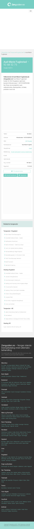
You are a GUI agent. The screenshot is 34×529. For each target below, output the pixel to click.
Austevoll (7, 407)
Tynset (15, 401)
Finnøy (8, 457)
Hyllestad (20, 466)
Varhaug (8, 460)
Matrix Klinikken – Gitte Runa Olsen (14, 244)
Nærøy (3, 426)
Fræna (13, 415)
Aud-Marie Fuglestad (20, 77)
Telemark (4, 478)
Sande (29, 501)
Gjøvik (8, 441)
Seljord (21, 480)
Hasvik (13, 392)
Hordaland (4, 405)
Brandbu (3, 441)
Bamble (3, 480)
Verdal (16, 426)
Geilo (10, 382)
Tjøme (17, 503)
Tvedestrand (23, 376)
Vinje (2, 482)
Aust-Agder (5, 374)
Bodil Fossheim (9, 262)
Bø (6, 480)
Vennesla (23, 495)
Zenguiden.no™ (7, 525)
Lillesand (14, 376)
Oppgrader (23, 175)
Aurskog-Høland (11, 365)
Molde (14, 416)
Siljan (24, 480)
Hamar (11, 399)
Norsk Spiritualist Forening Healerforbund (22, 152)
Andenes (9, 432)
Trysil (11, 401)
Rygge (9, 511)
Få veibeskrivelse (18, 171)
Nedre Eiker (23, 384)
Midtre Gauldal (26, 472)
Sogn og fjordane (6, 464)
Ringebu (6, 443)
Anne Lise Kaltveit (9, 304)
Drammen (5, 382)
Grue (7, 399)
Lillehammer (16, 441)
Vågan (19, 435)
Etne (29, 407)
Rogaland (19, 52)
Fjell (2, 409)
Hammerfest (7, 392)
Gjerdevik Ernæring (10, 265)
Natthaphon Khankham (11, 241)
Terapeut (12, 52)
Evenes (24, 432)
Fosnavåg (8, 415)
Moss (26, 509)
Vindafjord (13, 460)
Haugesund (21, 457)
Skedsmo (19, 368)
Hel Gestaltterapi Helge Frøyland (13, 251)
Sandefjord (4, 503)
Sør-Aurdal (19, 443)
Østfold (3, 507)
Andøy (14, 432)
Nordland (4, 430)
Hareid (3, 416)
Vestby (9, 370)
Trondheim (23, 474)
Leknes (8, 434)
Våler (18, 401)
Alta (2, 392)
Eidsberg (7, 509)
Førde (11, 466)
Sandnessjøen (5, 435)
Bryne (29, 458)
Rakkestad (4, 511)
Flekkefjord (14, 494)
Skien (28, 480)
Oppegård (8, 368)
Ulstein (3, 418)
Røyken (28, 384)
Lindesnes (28, 494)
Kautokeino (23, 392)
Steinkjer (7, 426)
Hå (24, 52)
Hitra (12, 472)
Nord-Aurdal (27, 441)
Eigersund (4, 457)
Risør (18, 376)
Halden (19, 509)
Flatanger (3, 424)
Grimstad (8, 376)
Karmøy (26, 457)
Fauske (29, 432)
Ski (23, 368)
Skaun (18, 474)
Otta (2, 443)
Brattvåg (25, 415)
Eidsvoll (22, 365)
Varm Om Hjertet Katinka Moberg (14, 248)
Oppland (4, 439)
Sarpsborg (14, 511)
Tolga (8, 401)
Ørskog (11, 418)
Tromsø (18, 488)
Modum (18, 384)
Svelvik (13, 503)
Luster (25, 466)
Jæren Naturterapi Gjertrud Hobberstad (15, 312)
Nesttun (22, 407)
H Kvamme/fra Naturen (11, 287)
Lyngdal (3, 495)
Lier (9, 384)
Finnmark (4, 389)
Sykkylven (27, 416)
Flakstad (3, 434)
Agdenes (3, 472)
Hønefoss (28, 382)
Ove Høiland (8, 315)
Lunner (22, 441)
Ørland (28, 474)
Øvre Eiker (14, 385)
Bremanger (4, 466)
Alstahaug (4, 432)
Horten (12, 501)
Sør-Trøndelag (5, 470)
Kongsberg (4, 384)
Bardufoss (4, 488)
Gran (11, 441)
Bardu (17, 432)
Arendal (3, 376)
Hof (2, 501)
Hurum (24, 382)
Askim (3, 509)
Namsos (26, 424)
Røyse (9, 385)
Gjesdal (13, 457)
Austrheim (12, 407)
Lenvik (14, 488)
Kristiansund (8, 416)
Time (26, 458)
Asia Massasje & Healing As (12, 280)
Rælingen (14, 368)
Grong (12, 424)
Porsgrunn (16, 480)
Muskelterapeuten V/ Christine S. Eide (15, 255)
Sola (13, 458)
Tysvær (3, 460)
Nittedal (3, 368)
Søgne (18, 495)
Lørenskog (14, 367)
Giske (17, 415)
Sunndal (22, 416)
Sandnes (9, 458)
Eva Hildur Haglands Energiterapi (14, 300)
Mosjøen (18, 434)
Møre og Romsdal (7, 413)
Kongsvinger (16, 399)
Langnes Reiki (9, 297)
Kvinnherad (12, 409)
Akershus (4, 363)
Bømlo (26, 407)
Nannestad (20, 367)
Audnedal (3, 494)
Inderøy (16, 424)
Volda (6, 418)
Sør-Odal (3, 401)
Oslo (2, 448)
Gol (12, 382)
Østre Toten (4, 445)
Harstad (9, 488)
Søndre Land (12, 443)
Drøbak (3, 367)
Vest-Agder (5, 491)
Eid (8, 466)
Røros (11, 474)
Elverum (3, 399)
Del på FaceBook (11, 175)
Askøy (2, 407)
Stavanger (17, 458)
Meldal (15, 472)
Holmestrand (7, 501)
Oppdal (3, 474)
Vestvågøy (24, 435)
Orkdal (8, 474)
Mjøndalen (12, 384)
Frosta (8, 424)
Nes (24, 367)
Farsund (9, 494)
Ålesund (3, 415)
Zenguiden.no (5, 52)
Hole (21, 382)
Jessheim (8, 367)
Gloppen (15, 466)
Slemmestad (4, 385)
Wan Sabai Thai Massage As (13, 234)
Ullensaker (4, 370)
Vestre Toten (25, 443)
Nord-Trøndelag (6, 422)
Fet (25, 365)
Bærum (18, 365)
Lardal (16, 501)
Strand (22, 458)
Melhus (19, 472)
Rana (26, 434)
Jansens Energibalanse (11, 276)
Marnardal (13, 495)
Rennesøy (3, 458)
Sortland (11, 435)
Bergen (17, 407)
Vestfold (4, 499)
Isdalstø (6, 409)
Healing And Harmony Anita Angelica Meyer (16, 283)
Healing (31, 148)
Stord (22, 409)
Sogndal (29, 466)
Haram (21, 415)
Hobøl (22, 509)
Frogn (28, 365)
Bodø (21, 432)
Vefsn (15, 435)
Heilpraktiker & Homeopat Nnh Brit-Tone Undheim (17, 319)
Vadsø (3, 393)
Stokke (9, 503)
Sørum (26, 368)
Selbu (15, 474)
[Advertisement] (17, 31)
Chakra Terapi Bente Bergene (12, 293)
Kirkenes (29, 392)
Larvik (20, 501)
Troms (3, 485)
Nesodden (28, 367)
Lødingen (13, 434)
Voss (26, 409)
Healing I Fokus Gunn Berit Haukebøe (14, 290)
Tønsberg (21, 503)
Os (20, 409)
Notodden (10, 480)
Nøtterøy (25, 501)
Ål (1, 382)
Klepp (30, 457)
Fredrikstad (13, 509)
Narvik (22, 434)
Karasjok (17, 392)
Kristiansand (21, 494)
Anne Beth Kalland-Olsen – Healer (14, 238)
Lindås (17, 409)
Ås (2, 365)
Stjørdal (12, 426)
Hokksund (16, 382)
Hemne (8, 472)
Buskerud (4, 380)
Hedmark (4, 397)
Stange (28, 399)
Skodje (18, 416)
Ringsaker (23, 399)
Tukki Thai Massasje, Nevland (13, 258)
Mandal (8, 495)
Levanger (21, 424)
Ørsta (14, 418)
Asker (4, 365)
